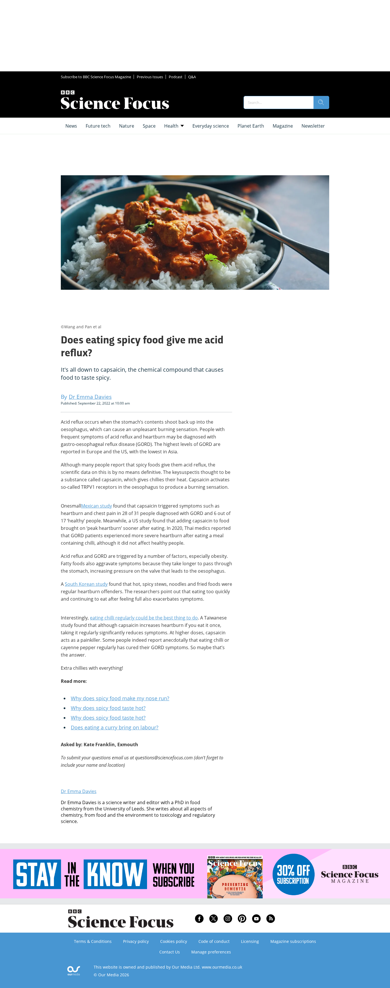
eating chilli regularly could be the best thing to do (144, 618)
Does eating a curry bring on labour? (114, 727)
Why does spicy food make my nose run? (120, 698)
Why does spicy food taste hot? (108, 708)
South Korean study (86, 584)
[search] (321, 102)
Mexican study (96, 506)
